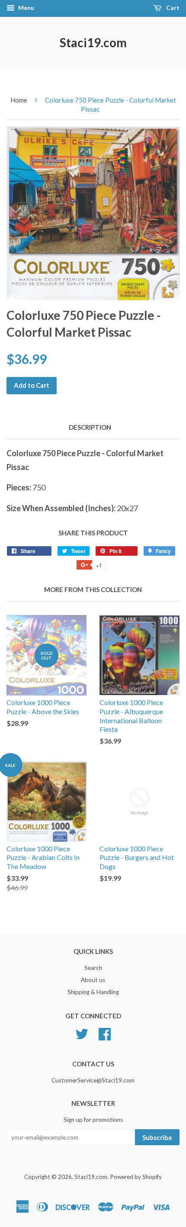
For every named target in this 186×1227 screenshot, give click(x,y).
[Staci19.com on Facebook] (104, 1033)
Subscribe (157, 1137)
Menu (25, 7)
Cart (172, 7)
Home (18, 100)
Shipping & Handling (93, 992)
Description (90, 427)
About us (93, 979)
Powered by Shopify (136, 1176)
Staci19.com (93, 42)
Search (93, 967)
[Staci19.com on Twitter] (81, 1033)
